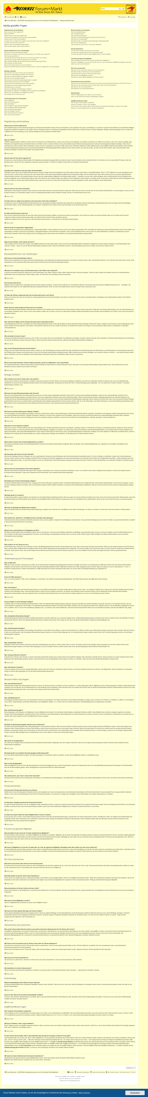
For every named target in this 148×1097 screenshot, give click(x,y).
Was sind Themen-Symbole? (12, 114)
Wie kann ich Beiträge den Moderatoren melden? (18, 89)
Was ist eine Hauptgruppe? (78, 42)
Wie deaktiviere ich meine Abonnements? (82, 88)
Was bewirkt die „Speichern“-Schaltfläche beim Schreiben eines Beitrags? (25, 90)
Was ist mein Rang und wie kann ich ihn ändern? (18, 65)
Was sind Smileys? (9, 104)
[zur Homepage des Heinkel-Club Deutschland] (8, 8)
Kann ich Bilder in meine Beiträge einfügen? (16, 105)
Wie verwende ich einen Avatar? (13, 63)
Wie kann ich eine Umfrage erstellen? (14, 78)
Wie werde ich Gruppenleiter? (79, 39)
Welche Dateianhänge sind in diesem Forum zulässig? (86, 94)
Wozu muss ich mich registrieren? (13, 32)
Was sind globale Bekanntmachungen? (15, 107)
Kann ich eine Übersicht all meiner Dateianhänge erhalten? (87, 96)
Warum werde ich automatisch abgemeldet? (16, 44)
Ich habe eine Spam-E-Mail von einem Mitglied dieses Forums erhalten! (91, 54)
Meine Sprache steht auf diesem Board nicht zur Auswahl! (20, 59)
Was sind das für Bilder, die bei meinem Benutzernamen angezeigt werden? (25, 61)
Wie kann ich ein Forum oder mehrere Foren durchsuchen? (87, 70)
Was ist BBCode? (9, 100)
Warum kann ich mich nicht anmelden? (15, 39)
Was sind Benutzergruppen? (79, 35)
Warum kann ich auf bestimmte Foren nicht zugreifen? (19, 83)
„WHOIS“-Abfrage (13, 1040)
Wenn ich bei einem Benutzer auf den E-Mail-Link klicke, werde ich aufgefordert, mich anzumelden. (32, 66)
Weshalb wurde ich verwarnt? (12, 87)
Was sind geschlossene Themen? (13, 113)
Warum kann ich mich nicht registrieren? (15, 35)
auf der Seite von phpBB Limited (63, 1015)
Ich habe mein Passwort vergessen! (14, 42)
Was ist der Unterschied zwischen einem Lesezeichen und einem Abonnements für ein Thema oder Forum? (101, 83)
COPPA (107, 172)
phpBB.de (131, 311)
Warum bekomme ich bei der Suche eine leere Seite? (86, 73)
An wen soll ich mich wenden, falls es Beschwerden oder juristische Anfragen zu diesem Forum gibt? (99, 106)
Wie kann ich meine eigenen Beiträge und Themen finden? (87, 77)
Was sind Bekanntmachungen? (13, 109)
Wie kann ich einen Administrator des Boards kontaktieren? (87, 108)
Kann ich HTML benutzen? (11, 102)
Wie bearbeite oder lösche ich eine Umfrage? (16, 81)
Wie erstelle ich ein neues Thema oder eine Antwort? (19, 73)
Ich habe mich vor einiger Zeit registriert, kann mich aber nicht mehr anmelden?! (26, 41)
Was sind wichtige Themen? (12, 111)
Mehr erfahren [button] (84, 1093)
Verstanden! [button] (135, 1093)
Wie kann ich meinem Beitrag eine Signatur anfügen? (19, 76)
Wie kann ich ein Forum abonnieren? (81, 87)
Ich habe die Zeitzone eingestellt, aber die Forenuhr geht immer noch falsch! (25, 57)
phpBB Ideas (94, 1025)
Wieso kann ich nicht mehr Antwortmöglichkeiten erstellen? (20, 80)
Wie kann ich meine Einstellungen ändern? (16, 52)
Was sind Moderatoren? (78, 33)
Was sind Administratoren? (78, 32)
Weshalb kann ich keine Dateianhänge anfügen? (17, 85)
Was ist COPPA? (9, 33)
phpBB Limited (117, 311)
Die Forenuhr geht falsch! (11, 56)
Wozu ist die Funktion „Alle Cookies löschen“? (17, 46)
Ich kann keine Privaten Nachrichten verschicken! (85, 50)
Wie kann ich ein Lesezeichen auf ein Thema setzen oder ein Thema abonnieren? (94, 85)
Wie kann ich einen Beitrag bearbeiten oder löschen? (19, 74)
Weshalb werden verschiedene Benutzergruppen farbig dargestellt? (90, 41)
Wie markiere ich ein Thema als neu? (14, 94)
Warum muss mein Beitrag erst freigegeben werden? (19, 92)
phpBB (64, 1076)
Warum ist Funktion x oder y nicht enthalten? (83, 104)
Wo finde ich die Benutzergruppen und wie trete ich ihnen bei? (88, 37)
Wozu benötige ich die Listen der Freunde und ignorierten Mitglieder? (90, 60)
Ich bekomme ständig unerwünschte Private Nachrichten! (87, 52)
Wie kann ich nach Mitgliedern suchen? (82, 75)
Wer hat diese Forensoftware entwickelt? (82, 102)
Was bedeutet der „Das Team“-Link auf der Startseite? (86, 44)
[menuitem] (17, 17)
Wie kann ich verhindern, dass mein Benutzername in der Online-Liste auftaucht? (27, 54)
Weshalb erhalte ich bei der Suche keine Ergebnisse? (86, 71)
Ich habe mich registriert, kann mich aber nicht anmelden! (20, 37)
